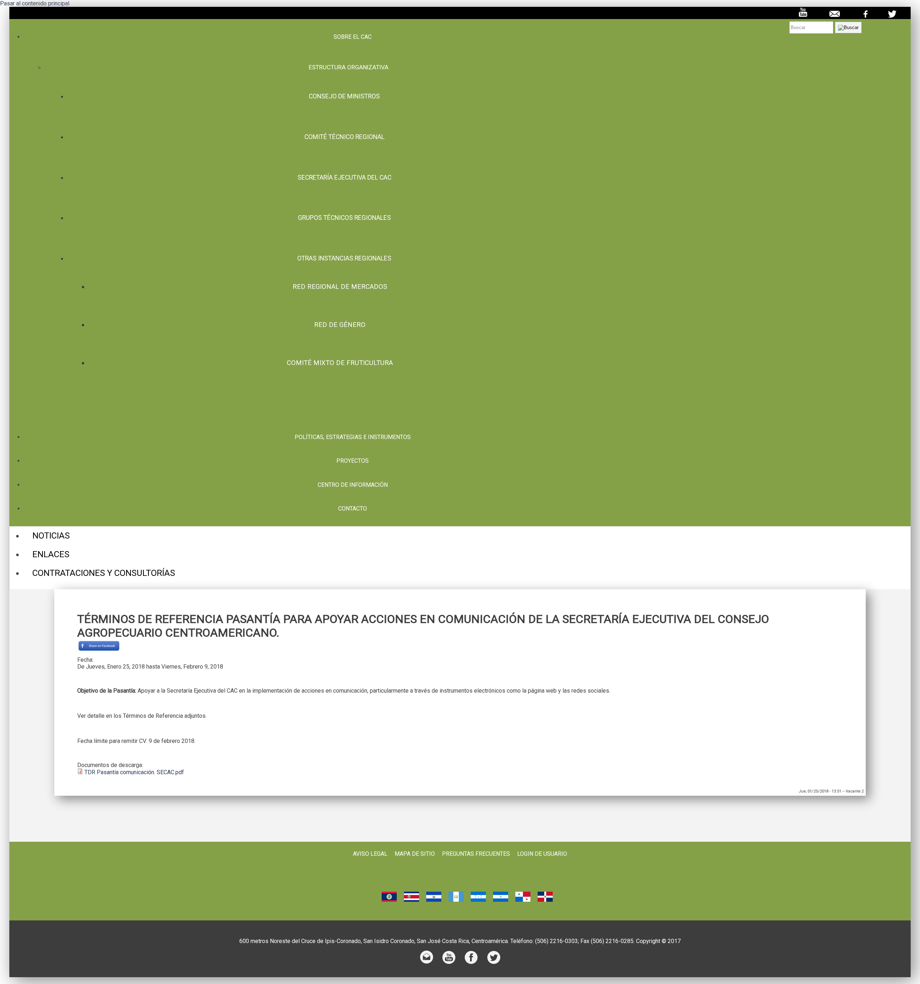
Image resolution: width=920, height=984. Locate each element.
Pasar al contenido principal (34, 3)
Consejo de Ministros (344, 96)
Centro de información (353, 484)
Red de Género (339, 325)
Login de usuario (542, 853)
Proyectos (352, 460)
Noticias (51, 536)
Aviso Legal (370, 853)
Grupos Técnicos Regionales (344, 217)
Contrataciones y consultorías (103, 573)
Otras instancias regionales (344, 258)
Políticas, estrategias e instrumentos (353, 437)
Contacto (352, 508)
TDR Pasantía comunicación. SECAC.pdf (134, 772)
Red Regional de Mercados (340, 287)
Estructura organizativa (348, 67)
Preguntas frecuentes (476, 853)
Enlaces (50, 554)
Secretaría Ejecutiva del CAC (344, 177)
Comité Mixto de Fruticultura (340, 363)
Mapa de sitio (415, 853)
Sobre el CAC (353, 36)
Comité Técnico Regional (344, 136)
